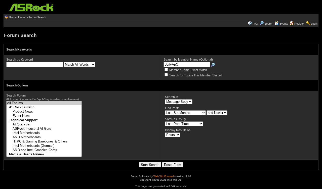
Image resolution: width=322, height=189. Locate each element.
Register (299, 23)
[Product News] (44, 112)
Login (314, 23)
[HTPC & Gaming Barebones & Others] (44, 141)
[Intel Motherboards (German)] (44, 146)
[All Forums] (44, 103)
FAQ (255, 23)
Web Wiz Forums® (164, 176)
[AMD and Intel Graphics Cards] (44, 150)
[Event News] (44, 116)
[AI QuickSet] (44, 124)
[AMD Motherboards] (44, 137)
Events (283, 23)
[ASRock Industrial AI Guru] (44, 129)
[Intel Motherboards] (44, 133)
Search (268, 23)
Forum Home (17, 17)
